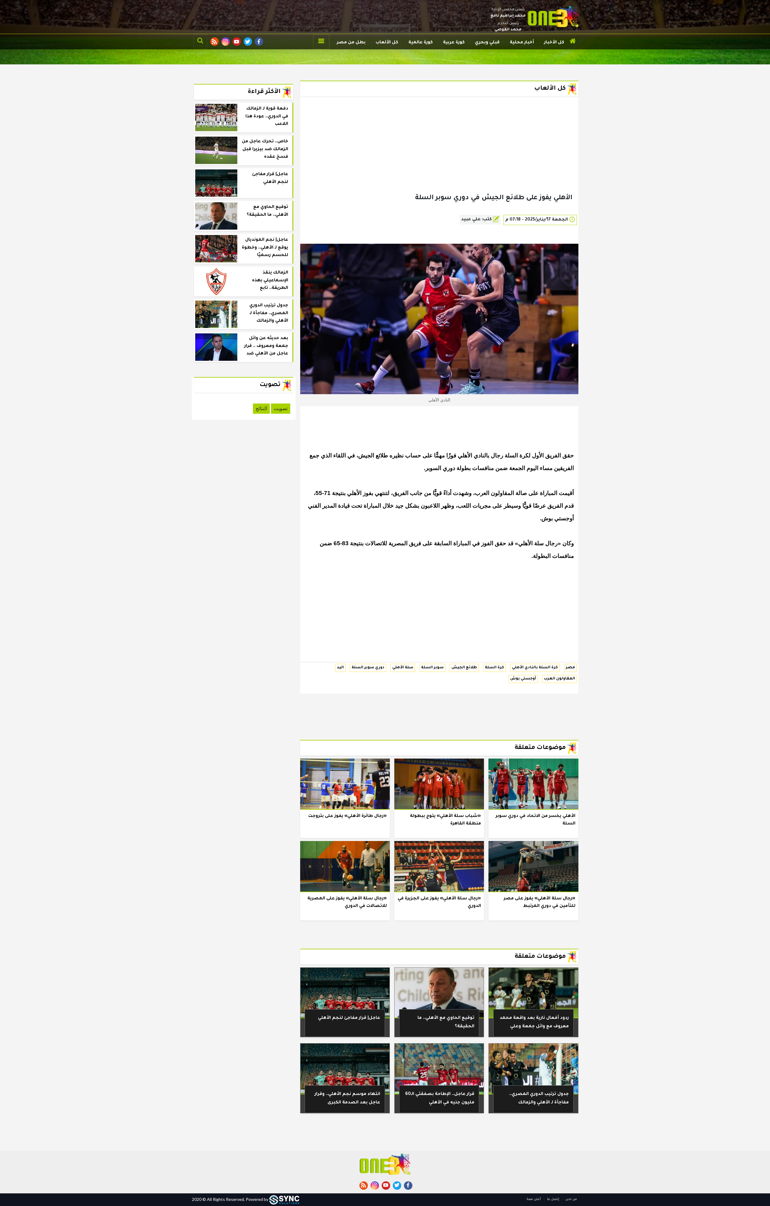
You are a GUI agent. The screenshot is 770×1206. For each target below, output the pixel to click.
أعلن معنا (534, 1199)
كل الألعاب (387, 42)
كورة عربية (454, 42)
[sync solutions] (284, 1199)
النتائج (261, 408)
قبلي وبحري (487, 42)
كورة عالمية (420, 42)
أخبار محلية (522, 42)
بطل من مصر (351, 42)
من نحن (571, 1199)
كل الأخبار (554, 42)
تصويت (281, 408)
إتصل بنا (552, 1199)
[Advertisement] (439, 155)
